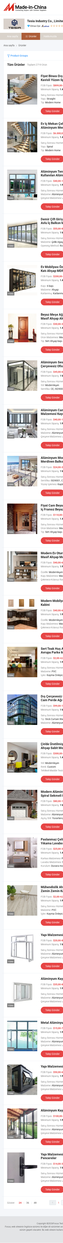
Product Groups (19, 55)
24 (20, 1202)
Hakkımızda (50, 36)
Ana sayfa (12, 36)
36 (27, 1202)
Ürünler (33, 36)
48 (35, 1202)
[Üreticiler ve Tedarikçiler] (26, 7)
